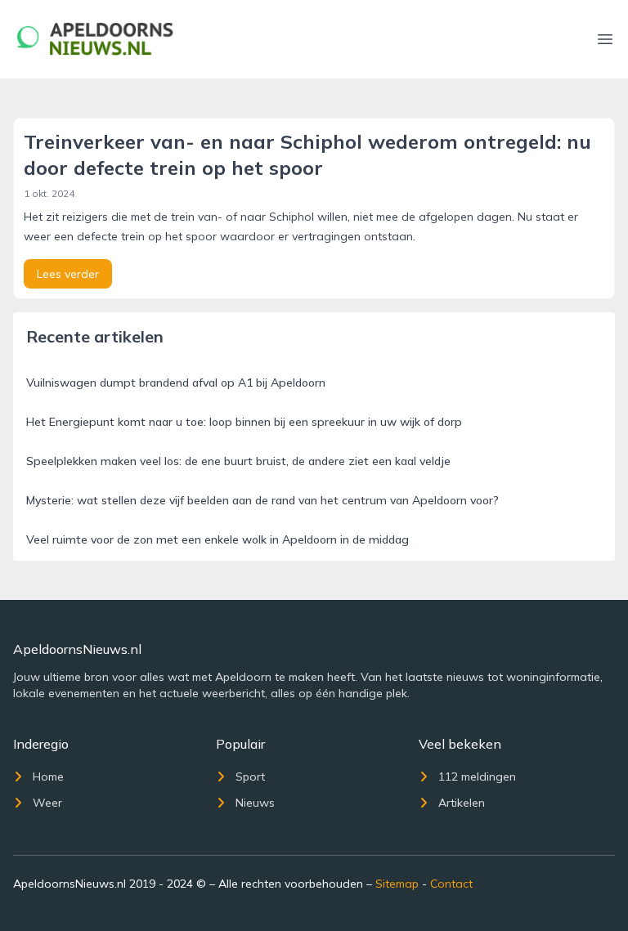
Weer (47, 802)
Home (48, 776)
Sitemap (397, 883)
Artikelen (461, 802)
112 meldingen (477, 776)
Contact (451, 883)
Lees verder (68, 273)
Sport (250, 776)
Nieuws (255, 802)
